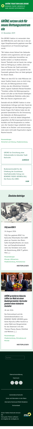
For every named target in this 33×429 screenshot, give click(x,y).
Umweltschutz (21, 262)
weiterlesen (23, 266)
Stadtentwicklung (22, 142)
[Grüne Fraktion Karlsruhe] (2, 6)
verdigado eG (15, 419)
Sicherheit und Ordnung (9, 142)
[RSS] (21, 383)
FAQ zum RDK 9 (10, 227)
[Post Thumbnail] (16, 212)
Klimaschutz (14, 259)
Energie (7, 259)
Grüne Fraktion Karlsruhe (17, 3)
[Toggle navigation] (30, 14)
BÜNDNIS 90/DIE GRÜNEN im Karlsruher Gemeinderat (15, 7)
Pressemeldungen (6, 139)
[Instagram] (16, 383)
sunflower (15, 417)
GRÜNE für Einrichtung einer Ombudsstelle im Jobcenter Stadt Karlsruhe (16, 156)
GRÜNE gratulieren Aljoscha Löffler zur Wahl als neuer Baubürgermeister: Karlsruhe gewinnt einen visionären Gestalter (15, 301)
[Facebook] (12, 383)
